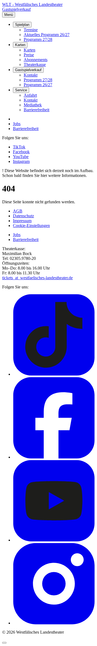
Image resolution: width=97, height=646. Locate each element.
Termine (31, 29)
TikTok (19, 147)
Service (21, 90)
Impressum (22, 220)
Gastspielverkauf (16, 9)
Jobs (16, 123)
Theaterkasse (35, 64)
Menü (8, 15)
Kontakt (30, 75)
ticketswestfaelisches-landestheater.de (37, 277)
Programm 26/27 (38, 84)
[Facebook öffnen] (54, 457)
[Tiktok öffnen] (54, 374)
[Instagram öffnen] (54, 623)
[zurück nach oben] (4, 643)
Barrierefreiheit (36, 109)
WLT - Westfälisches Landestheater (32, 4)
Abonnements (35, 59)
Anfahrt (30, 95)
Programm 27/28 (38, 39)
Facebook (21, 151)
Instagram (21, 161)
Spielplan (22, 25)
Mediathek (33, 105)
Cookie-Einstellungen (31, 225)
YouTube (21, 156)
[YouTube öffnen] (54, 540)
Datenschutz (23, 216)
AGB (17, 211)
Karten (20, 45)
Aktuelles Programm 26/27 (47, 34)
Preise (29, 55)
